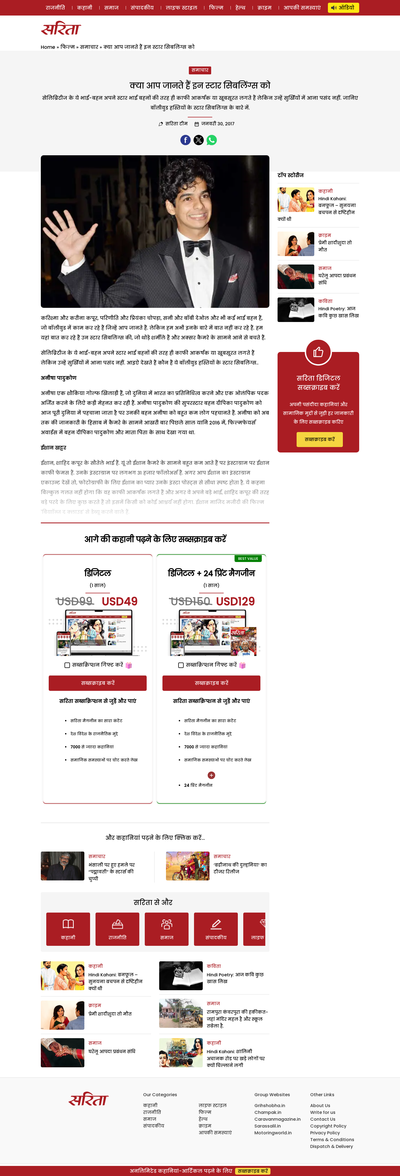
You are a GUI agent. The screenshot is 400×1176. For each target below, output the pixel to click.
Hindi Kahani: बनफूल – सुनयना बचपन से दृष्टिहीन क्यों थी (115, 982)
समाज (111, 7)
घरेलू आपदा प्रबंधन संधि (111, 1052)
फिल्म (216, 7)
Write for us (323, 1112)
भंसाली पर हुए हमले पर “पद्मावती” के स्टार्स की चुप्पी (111, 872)
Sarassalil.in (267, 1126)
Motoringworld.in (273, 1133)
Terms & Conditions (332, 1140)
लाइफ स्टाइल (181, 7)
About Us (320, 1105)
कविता (214, 966)
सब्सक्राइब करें (98, 683)
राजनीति (55, 7)
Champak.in (267, 1112)
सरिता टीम (176, 124)
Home (48, 47)
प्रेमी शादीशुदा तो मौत (110, 1014)
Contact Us (323, 1119)
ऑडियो (346, 7)
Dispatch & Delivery (331, 1146)
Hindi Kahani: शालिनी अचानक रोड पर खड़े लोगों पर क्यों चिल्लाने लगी (236, 1059)
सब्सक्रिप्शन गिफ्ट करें (97, 664)
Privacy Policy (325, 1133)
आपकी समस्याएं (302, 7)
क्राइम (264, 7)
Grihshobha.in (269, 1105)
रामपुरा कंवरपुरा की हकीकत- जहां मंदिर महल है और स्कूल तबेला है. (237, 1019)
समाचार (89, 47)
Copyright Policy (328, 1126)
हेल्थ (240, 7)
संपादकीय (142, 7)
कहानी (84, 7)
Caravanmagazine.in (277, 1119)
